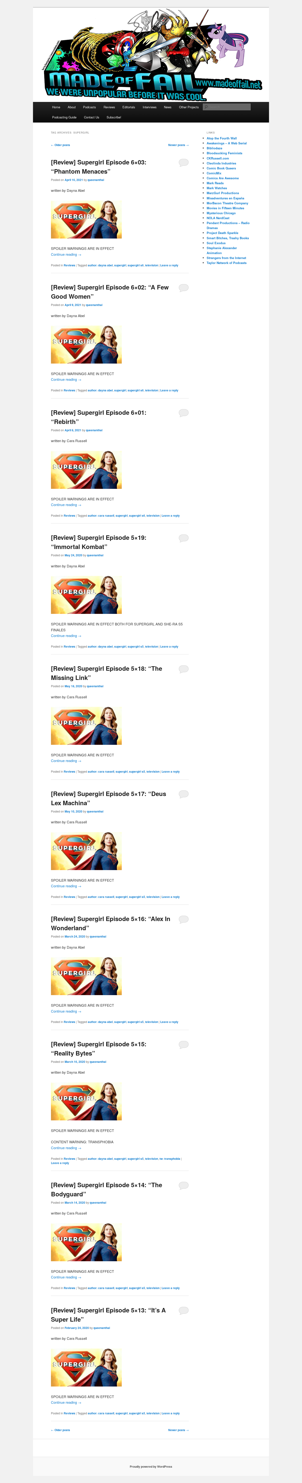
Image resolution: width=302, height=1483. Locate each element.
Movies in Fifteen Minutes (225, 208)
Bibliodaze (214, 148)
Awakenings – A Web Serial (227, 143)
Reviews (109, 107)
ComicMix (214, 173)
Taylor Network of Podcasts (227, 262)
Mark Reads (215, 183)
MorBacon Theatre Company (227, 203)
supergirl (120, 265)
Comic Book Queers (221, 168)
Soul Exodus (216, 243)
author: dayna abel (100, 265)
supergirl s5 (136, 646)
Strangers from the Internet (226, 258)
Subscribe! (114, 117)
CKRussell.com (218, 158)
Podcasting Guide (64, 117)
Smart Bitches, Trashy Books (228, 238)
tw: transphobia (169, 1158)
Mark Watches (217, 188)
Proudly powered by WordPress (151, 1466)
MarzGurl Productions (223, 193)
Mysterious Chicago (221, 213)
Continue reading (66, 254)
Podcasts (89, 107)
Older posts (60, 145)
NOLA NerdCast (218, 218)
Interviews (150, 107)
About (72, 107)
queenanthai (96, 180)
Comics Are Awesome (223, 178)
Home (56, 107)
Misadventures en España (225, 198)
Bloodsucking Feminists (224, 153)
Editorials (128, 107)
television (151, 265)
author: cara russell (101, 515)
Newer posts (178, 145)
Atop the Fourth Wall (222, 138)
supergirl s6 (136, 265)
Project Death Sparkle (222, 232)
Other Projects (189, 107)
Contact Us (91, 117)
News (168, 107)
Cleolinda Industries (221, 163)
